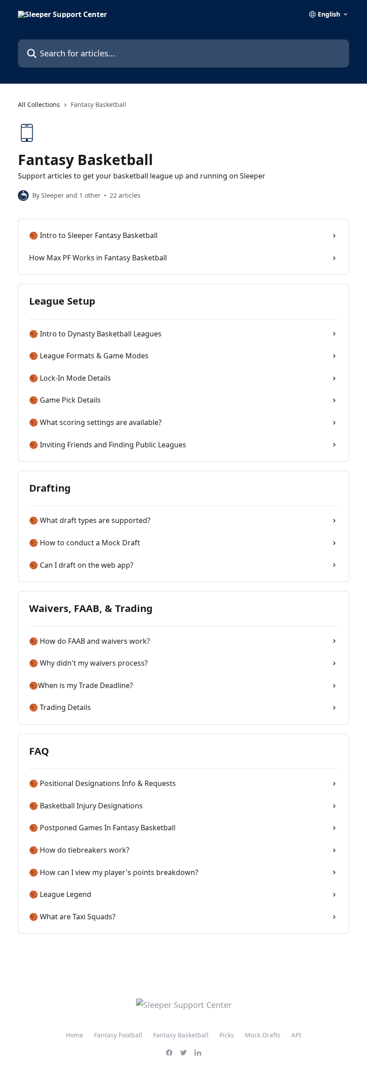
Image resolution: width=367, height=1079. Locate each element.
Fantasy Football (118, 1035)
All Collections (39, 104)
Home (74, 1035)
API (296, 1035)
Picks (226, 1035)
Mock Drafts (263, 1035)
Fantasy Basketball (181, 1035)
